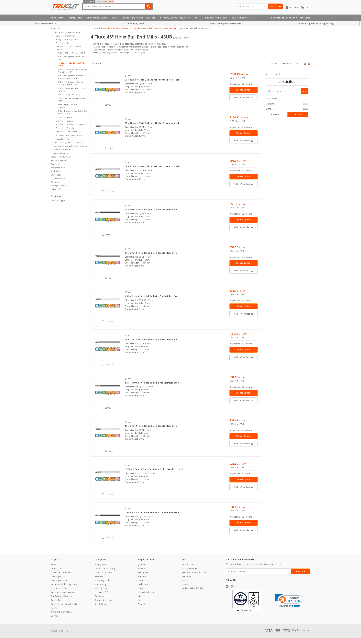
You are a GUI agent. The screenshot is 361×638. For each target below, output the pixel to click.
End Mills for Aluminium (66, 117)
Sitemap (55, 615)
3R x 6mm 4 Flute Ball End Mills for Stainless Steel (151, 252)
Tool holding (56, 171)
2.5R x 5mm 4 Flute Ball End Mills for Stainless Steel (152, 296)
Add (304, 91)
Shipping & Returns (59, 580)
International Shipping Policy (64, 584)
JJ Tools (141, 564)
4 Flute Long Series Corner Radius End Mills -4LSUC (72, 70)
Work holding (56, 175)
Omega (141, 568)
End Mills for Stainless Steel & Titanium (68, 48)
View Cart (276, 114)
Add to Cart (275, 6)
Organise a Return (59, 588)
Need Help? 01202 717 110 (283, 17)
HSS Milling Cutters (241, 17)
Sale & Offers (56, 189)
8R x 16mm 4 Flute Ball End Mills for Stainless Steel (152, 79)
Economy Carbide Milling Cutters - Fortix (179, 17)
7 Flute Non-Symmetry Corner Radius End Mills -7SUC (70, 83)
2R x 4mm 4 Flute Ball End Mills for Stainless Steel (151, 339)
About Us (55, 564)
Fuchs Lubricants (146, 592)
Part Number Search (105, 1)
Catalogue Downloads (61, 572)
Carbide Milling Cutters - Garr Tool (138, 17)
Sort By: (274, 63)
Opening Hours (58, 576)
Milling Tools (75, 17)
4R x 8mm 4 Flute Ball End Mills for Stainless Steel (151, 209)
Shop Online (57, 17)
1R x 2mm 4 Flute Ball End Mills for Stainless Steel (151, 425)
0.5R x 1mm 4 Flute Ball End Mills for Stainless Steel (152, 512)
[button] (289, 600)
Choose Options (243, 89)
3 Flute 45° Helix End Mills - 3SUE (71, 53)
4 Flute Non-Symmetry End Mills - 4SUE (72, 58)
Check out (298, 114)
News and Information (61, 612)
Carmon (142, 576)
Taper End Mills (62, 139)
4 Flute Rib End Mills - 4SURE (70, 94)
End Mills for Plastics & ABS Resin (70, 124)
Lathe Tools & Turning (60, 157)
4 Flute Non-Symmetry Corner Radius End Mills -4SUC (70, 77)
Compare (96, 63)
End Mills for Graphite (65, 128)
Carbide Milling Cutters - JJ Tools (100, 17)
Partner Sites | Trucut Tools (64, 604)
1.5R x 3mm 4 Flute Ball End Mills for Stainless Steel (152, 382)
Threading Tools (58, 167)
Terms (54, 608)
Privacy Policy (57, 600)
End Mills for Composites (66, 131)
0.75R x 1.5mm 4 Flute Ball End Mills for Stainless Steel (154, 469)
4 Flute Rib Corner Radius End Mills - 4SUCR (72, 89)
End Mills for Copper (64, 121)
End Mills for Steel (63, 43)
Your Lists (305, 17)
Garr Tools (143, 572)
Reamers (55, 164)
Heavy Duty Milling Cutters (67, 39)
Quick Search (89, 1)
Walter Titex (143, 584)
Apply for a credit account (62, 592)
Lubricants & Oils (58, 178)
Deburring (55, 182)
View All (141, 604)
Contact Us (56, 568)
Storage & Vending (59, 185)
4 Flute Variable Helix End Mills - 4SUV (71, 99)
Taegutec (142, 588)
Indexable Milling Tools (216, 17)
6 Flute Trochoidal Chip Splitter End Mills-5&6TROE (72, 112)
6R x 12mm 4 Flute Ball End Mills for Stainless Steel (152, 123)
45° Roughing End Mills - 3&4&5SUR (68, 106)
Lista (140, 580)
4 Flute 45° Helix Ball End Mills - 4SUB (72, 64)
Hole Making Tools (59, 160)
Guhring (141, 596)
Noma (141, 600)
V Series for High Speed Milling (69, 135)
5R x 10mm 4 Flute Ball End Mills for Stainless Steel (152, 166)
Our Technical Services (61, 596)
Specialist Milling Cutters (66, 36)
